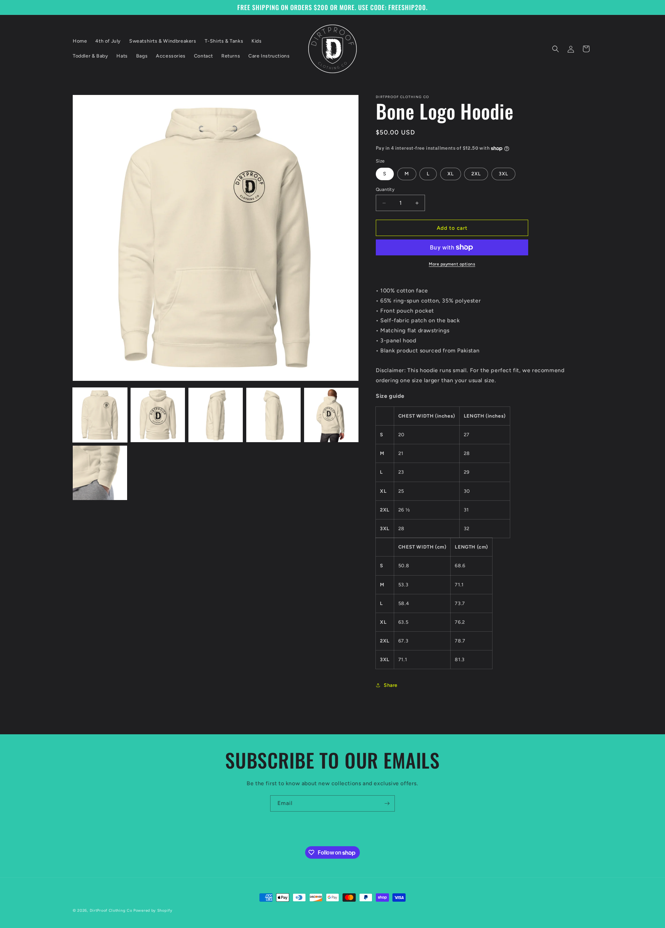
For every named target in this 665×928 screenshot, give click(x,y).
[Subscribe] (386, 803)
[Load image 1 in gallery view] (100, 415)
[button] (555, 48)
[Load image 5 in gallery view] (331, 415)
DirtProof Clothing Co (111, 910)
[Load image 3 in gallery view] (215, 415)
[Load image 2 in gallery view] (158, 415)
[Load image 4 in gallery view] (273, 415)
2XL (476, 174)
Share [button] (391, 685)
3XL (503, 174)
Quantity (385, 189)
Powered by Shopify (152, 910)
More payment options (452, 264)
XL (450, 174)
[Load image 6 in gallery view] (100, 473)
